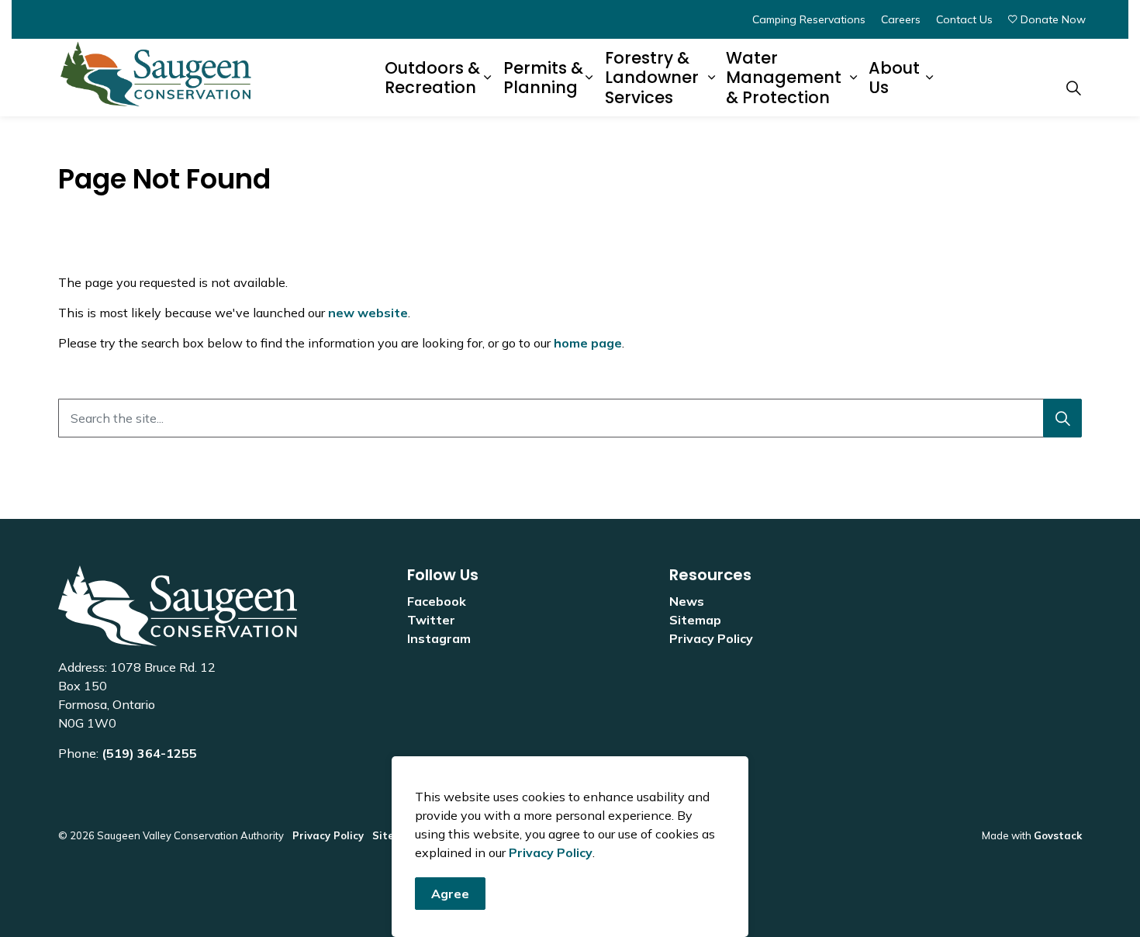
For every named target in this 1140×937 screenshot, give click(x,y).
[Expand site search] (1073, 87)
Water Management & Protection (783, 78)
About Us (894, 78)
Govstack (1058, 835)
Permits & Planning (543, 78)
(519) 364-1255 (149, 753)
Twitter (431, 620)
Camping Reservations (808, 19)
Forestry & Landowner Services (652, 78)
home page (588, 343)
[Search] (1062, 418)
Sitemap (695, 620)
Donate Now (1053, 19)
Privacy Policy (550, 852)
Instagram (439, 638)
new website (368, 312)
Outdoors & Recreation (432, 78)
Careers (901, 19)
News (686, 601)
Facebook (436, 601)
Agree (450, 893)
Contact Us (964, 19)
